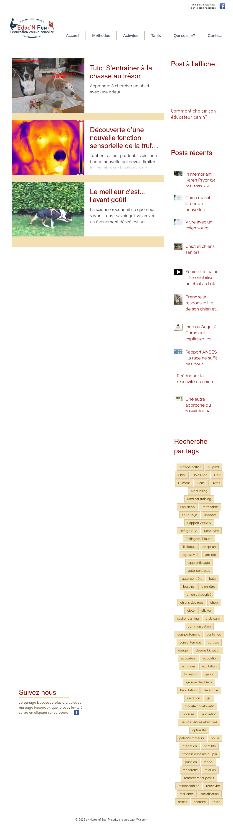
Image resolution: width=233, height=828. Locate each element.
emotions (188, 666)
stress (182, 802)
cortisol (213, 642)
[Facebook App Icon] (222, 6)
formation (191, 674)
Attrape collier (190, 467)
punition (191, 762)
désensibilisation (208, 650)
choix (214, 602)
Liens (201, 483)
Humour (184, 483)
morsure (188, 714)
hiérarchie (210, 690)
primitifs (210, 746)
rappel (208, 762)
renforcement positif (199, 778)
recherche (190, 770)
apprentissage (199, 562)
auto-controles (199, 570)
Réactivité (211, 531)
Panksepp (187, 507)
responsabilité (188, 786)
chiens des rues (191, 602)
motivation (208, 714)
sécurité (200, 802)
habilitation (188, 690)
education (210, 658)
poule (215, 738)
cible (191, 610)
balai (212, 578)
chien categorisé (199, 594)
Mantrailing (199, 491)
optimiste (199, 730)
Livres (215, 483)
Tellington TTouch (199, 539)
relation (210, 770)
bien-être (208, 586)
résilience (187, 794)
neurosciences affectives (199, 722)
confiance (214, 634)
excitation (209, 666)
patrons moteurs (191, 738)
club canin (213, 618)
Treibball (189, 547)
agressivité (190, 554)
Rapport (210, 515)
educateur (188, 658)
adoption (209, 547)
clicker (206, 610)
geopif (210, 674)
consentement (190, 642)
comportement (188, 634)
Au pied (213, 467)
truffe (216, 802)
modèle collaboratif (199, 706)
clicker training (188, 618)
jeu (209, 698)
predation (189, 746)
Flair (217, 475)
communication (199, 626)
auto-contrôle (192, 578)
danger (183, 650)
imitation (193, 698)
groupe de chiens (199, 682)
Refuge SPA (188, 531)
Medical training (199, 499)
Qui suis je (189, 515)
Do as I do (199, 475)
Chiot (182, 475)
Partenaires (210, 507)
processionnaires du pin (199, 754)
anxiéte (210, 554)
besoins (189, 586)
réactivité (213, 786)
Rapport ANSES (199, 523)
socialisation (209, 794)
